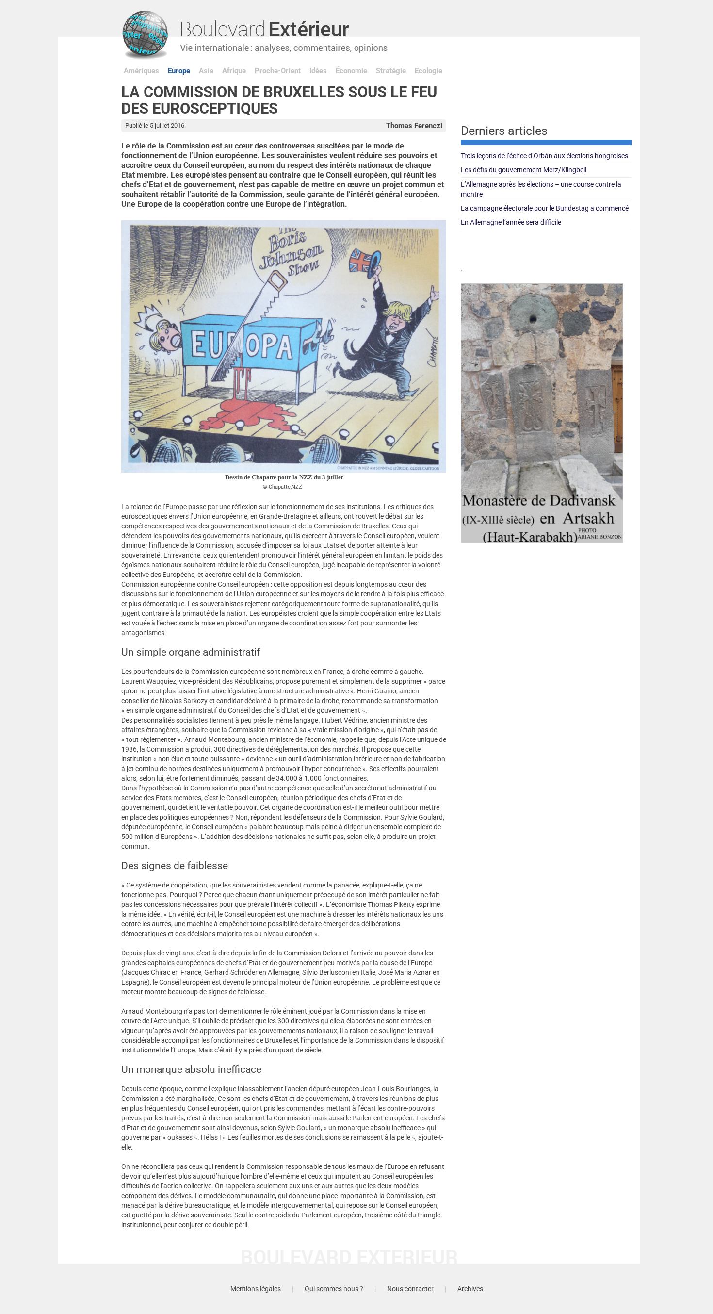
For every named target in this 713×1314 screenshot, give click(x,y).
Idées (318, 70)
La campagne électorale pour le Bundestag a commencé (545, 208)
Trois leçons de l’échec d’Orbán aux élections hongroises (544, 156)
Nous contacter (410, 1289)
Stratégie (391, 70)
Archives (470, 1289)
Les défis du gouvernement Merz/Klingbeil (523, 170)
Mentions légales (255, 1289)
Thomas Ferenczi (414, 125)
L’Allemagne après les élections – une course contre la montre (541, 189)
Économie (351, 70)
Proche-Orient (278, 70)
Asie (206, 70)
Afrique (234, 70)
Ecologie (428, 70)
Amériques (141, 70)
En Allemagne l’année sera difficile (511, 222)
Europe (179, 70)
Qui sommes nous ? (334, 1289)
